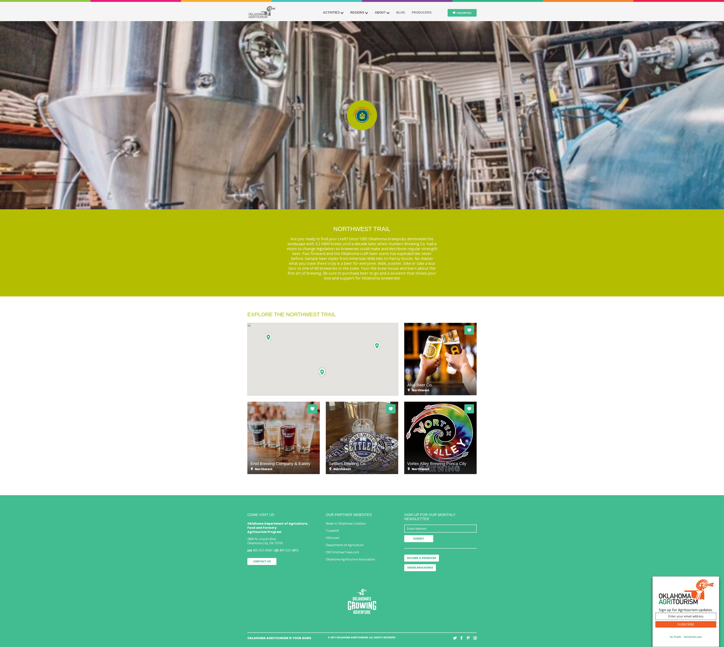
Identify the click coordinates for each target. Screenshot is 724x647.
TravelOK (332, 531)
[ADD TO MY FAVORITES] (469, 330)
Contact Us (262, 561)
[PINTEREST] (468, 638)
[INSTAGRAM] (475, 638)
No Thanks (675, 637)
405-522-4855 (288, 550)
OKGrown (332, 538)
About (380, 12)
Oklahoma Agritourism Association (350, 559)
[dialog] (685, 611)
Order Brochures (420, 567)
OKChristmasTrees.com (342, 552)
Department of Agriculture (345, 545)
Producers (422, 12)
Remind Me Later (693, 637)
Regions (357, 12)
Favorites (464, 13)
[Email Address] (440, 529)
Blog (400, 12)
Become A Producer (421, 558)
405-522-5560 (262, 550)
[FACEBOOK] (461, 638)
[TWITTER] (455, 638)
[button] (268, 337)
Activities (331, 12)
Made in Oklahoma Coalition (346, 523)
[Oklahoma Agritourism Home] (261, 12)
